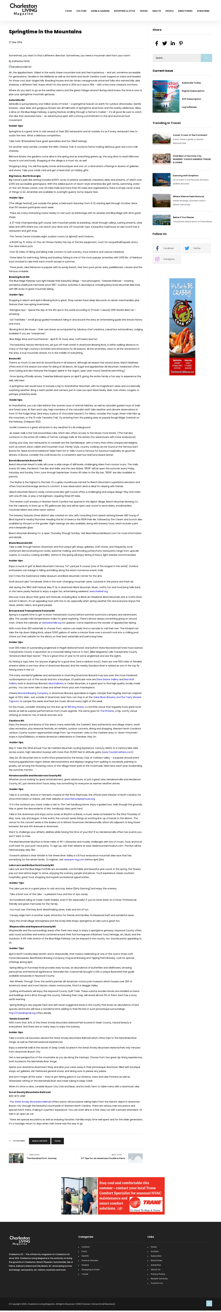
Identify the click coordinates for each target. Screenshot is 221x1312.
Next (214, 327)
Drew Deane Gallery (107, 679)
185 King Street (76, 707)
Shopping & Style (124, 10)
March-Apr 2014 (39, 1141)
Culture (81, 10)
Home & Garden (100, 10)
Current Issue (163, 71)
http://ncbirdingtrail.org (22, 1013)
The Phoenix (107, 711)
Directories (185, 10)
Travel (144, 10)
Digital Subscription (193, 90)
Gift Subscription (191, 99)
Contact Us (157, 1283)
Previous (145, 327)
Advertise (156, 1265)
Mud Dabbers (56, 683)
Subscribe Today (191, 82)
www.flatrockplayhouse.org (79, 798)
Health (156, 10)
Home (154, 1246)
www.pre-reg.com (74, 859)
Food (68, 10)
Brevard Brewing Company (33, 693)
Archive (155, 1251)
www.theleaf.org (98, 591)
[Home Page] (23, 6)
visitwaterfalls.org (51, 622)
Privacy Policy (158, 1274)
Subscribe (203, 10)
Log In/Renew (189, 107)
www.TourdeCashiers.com (117, 752)
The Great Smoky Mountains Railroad (30, 1101)
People (170, 10)
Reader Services (159, 1278)
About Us (155, 1269)
